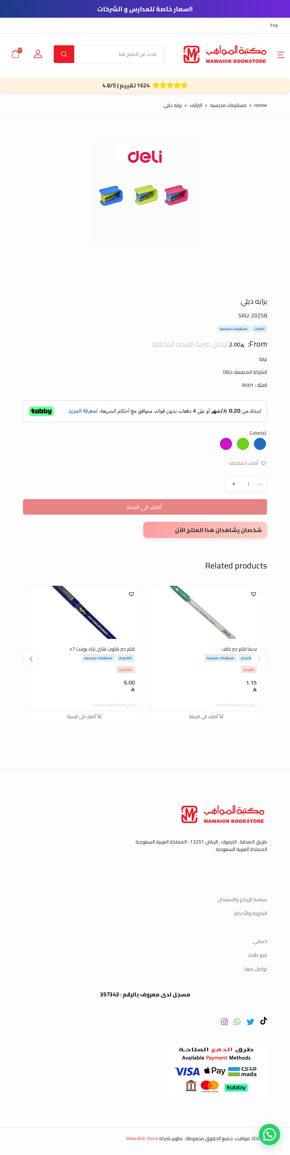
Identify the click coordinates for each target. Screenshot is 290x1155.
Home (260, 105)
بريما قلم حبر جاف (239, 648)
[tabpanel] (145, 191)
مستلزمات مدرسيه (228, 105)
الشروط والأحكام (250, 913)
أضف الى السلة (145, 507)
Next (31, 659)
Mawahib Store (142, 1138)
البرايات (196, 105)
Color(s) (258, 433)
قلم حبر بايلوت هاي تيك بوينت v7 (102, 648)
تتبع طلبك (257, 955)
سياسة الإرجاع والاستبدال (242, 899)
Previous (259, 659)
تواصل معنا (255, 968)
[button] (281, 54)
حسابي (260, 941)
